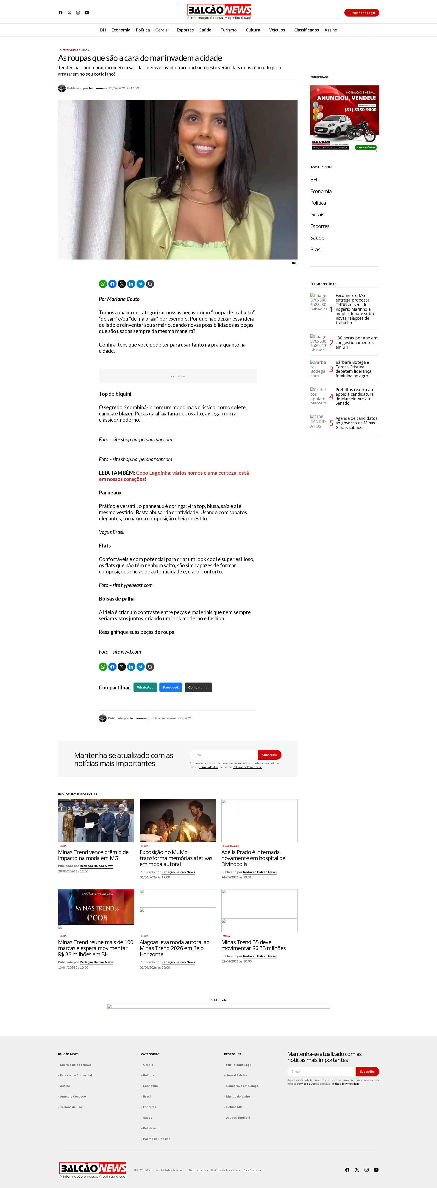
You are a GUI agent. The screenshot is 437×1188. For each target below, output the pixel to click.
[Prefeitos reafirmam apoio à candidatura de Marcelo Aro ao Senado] (318, 395)
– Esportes (148, 1107)
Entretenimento (70, 50)
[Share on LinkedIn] (131, 284)
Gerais (317, 214)
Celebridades (231, 846)
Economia (321, 191)
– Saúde (146, 1117)
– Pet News (148, 1128)
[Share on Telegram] (140, 284)
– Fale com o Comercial (75, 1075)
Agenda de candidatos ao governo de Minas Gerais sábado (357, 422)
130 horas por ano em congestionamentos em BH (356, 342)
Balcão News (68, 1054)
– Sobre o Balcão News (74, 1065)
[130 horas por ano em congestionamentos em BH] (318, 342)
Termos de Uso (208, 767)
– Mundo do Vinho (237, 1096)
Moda (85, 50)
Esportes (320, 226)
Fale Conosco (252, 1170)
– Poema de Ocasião (155, 1139)
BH (313, 179)
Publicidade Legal (361, 13)
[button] (375, 30)
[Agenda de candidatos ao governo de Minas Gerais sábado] (318, 423)
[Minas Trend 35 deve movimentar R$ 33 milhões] (259, 910)
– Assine (64, 1086)
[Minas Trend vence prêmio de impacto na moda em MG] (96, 820)
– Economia (149, 1086)
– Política (147, 1075)
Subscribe (269, 755)
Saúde (317, 237)
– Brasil (146, 1096)
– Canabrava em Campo (241, 1086)
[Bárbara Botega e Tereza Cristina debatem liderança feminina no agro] (318, 368)
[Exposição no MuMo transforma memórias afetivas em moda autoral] (178, 820)
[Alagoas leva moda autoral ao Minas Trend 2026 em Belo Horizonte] (178, 910)
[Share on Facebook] (112, 284)
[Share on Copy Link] (150, 284)
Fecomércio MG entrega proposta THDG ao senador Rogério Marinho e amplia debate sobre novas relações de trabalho (355, 309)
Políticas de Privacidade (247, 767)
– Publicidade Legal (238, 1065)
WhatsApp (145, 687)
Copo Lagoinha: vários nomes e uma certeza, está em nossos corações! (174, 476)
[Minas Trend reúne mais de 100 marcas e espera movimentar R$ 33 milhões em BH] (96, 910)
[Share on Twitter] (122, 284)
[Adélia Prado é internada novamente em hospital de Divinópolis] (259, 820)
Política (318, 202)
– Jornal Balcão (235, 1075)
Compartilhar (198, 687)
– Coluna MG (233, 1107)
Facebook (171, 687)
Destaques (232, 1054)
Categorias (150, 1054)
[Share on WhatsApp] (103, 284)
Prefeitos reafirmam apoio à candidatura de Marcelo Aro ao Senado (355, 396)
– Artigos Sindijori (237, 1117)
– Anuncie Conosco (72, 1096)
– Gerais (147, 1065)
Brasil (316, 249)
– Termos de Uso (70, 1107)
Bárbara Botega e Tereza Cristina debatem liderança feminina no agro (353, 369)
